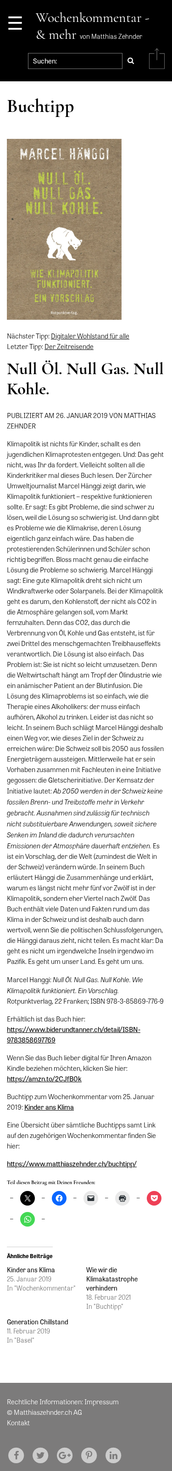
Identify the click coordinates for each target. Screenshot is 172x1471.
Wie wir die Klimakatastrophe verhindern (112, 1278)
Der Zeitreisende (69, 346)
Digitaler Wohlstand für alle (90, 336)
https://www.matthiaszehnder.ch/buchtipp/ (72, 1164)
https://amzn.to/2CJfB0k (44, 1079)
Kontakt (18, 1423)
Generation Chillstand (37, 1321)
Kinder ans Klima (49, 1107)
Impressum (101, 1402)
